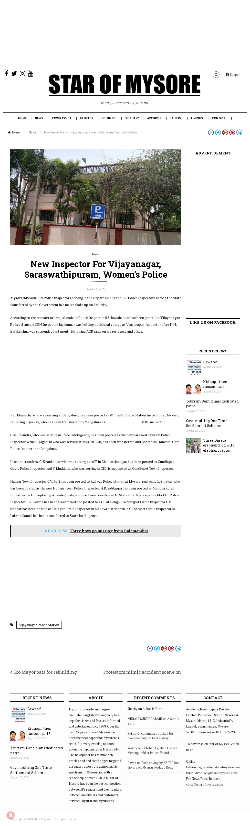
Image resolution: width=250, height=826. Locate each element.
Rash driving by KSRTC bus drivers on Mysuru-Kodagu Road (153, 765)
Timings (196, 118)
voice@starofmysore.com (204, 784)
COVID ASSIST (61, 118)
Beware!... (211, 362)
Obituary (132, 118)
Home (22, 118)
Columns (108, 118)
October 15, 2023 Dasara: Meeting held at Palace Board (152, 750)
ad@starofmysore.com (220, 773)
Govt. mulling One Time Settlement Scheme (207, 423)
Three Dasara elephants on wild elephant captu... (219, 445)
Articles (86, 118)
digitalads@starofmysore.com (219, 767)
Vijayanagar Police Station (39, 624)
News (39, 118)
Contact (219, 118)
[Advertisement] (125, 34)
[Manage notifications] (11, 815)
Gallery (175, 118)
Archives (154, 118)
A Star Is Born (152, 708)
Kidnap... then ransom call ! (215, 384)
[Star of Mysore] (124, 91)
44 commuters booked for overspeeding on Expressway (150, 735)
